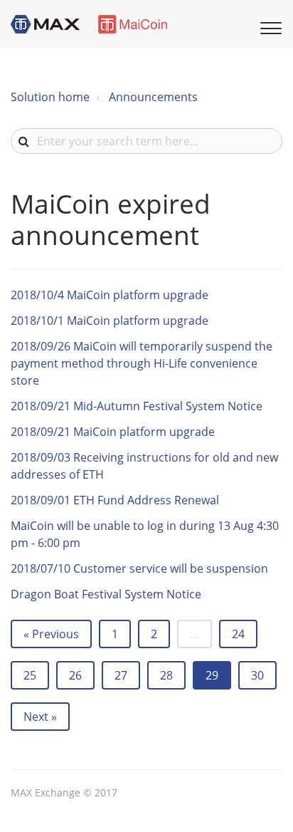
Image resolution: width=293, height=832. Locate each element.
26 (75, 675)
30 (257, 675)
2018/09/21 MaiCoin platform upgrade (113, 432)
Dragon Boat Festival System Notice (106, 594)
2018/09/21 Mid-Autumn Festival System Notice (136, 406)
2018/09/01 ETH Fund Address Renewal (115, 500)
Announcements (153, 97)
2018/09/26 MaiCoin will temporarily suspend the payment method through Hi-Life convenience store (141, 363)
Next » (40, 716)
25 (29, 675)
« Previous (51, 634)
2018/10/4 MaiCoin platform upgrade (109, 295)
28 (166, 675)
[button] (269, 26)
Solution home (50, 97)
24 (238, 634)
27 (120, 675)
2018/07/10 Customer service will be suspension (139, 568)
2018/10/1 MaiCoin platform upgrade (109, 320)
